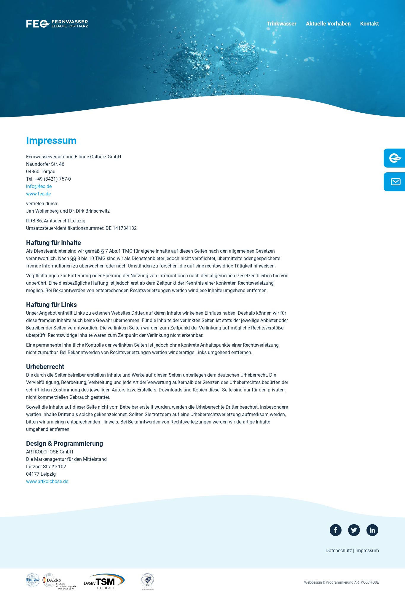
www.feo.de (38, 194)
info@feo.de (39, 186)
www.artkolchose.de (47, 481)
